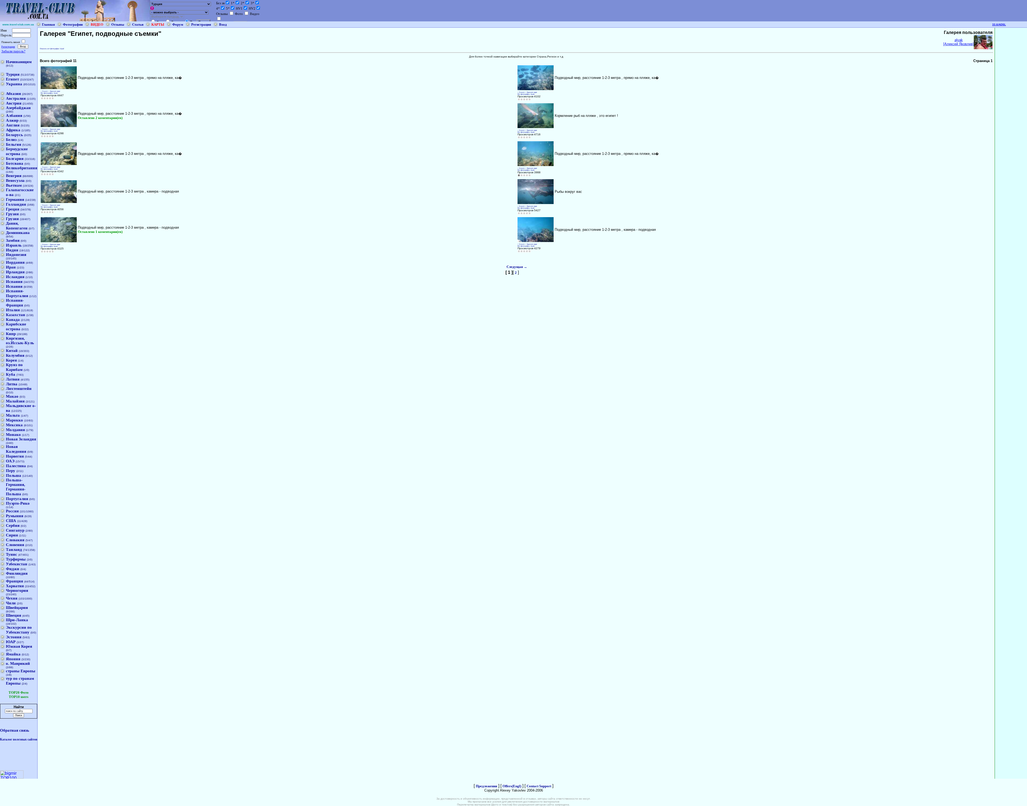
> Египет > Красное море (50, 91)
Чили (11, 603)
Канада (13, 319)
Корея (11, 360)
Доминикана (18, 233)
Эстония (13, 637)
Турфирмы (16, 559)
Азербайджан (18, 108)
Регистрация (201, 24)
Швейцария (17, 607)
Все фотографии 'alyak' (49, 93)
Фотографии (73, 24)
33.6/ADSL (999, 24)
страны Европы (20, 671)
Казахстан (15, 315)
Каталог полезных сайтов (18, 739)
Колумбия (15, 355)
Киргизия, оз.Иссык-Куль (20, 340)
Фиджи (12, 569)
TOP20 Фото (19, 692)
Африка (13, 130)
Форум (177, 24)
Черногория (17, 590)
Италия (13, 310)
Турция (13, 74)
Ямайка (13, 654)
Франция (14, 581)
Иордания (15, 262)
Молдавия (15, 430)
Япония (13, 659)
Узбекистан (16, 564)
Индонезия (16, 254)
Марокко (14, 420)
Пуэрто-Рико (18, 503)
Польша (13, 475)
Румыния (14, 516)
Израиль (14, 245)
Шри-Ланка (17, 620)
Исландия (15, 277)
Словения (15, 545)
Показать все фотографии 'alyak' (52, 48)
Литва (11, 384)
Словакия (15, 540)
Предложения (486, 786)
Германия (15, 199)
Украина (14, 84)
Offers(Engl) (512, 786)
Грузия (12, 214)
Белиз (11, 139)
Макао (12, 396)
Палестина (16, 466)
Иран (11, 267)
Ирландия (15, 272)
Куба (10, 374)
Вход (223, 24)
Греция (12, 209)
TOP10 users (18, 697)
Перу (10, 471)
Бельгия (13, 144)
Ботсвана (14, 163)
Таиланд (14, 549)
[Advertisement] (1011, 108)
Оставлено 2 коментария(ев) (100, 118)
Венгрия (13, 176)
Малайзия (15, 401)
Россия (12, 511)
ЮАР (11, 642)
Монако (13, 434)
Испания (14, 281)
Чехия (11, 598)
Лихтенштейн (19, 388)
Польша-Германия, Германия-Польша (15, 487)
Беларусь (14, 135)
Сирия (12, 535)
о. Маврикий (18, 663)
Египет (12, 79)
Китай (12, 350)
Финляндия (17, 573)
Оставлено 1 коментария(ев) (100, 232)
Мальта (13, 415)
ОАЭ (10, 461)
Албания (14, 115)
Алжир (12, 120)
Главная (48, 24)
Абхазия (13, 93)
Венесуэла (15, 180)
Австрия (13, 103)
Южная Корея (19, 646)
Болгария (15, 158)
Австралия (16, 98)
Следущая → (517, 267)
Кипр (11, 334)
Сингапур (15, 530)
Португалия (17, 499)
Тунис (11, 554)
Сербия (13, 525)
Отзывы (117, 24)
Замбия (13, 240)
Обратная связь (14, 730)
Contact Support (539, 786)
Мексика (14, 425)
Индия (12, 250)
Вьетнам (14, 185)
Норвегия (15, 456)
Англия (13, 125)
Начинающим (19, 62)
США (11, 521)
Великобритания (21, 168)
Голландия (16, 204)
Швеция (13, 615)
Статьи (137, 24)
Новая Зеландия (21, 439)
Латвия (13, 379)
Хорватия (15, 586)
